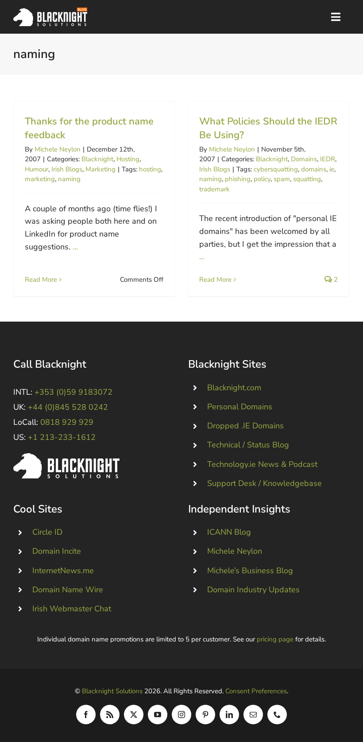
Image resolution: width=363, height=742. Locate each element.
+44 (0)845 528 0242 (68, 407)
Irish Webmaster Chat (71, 608)
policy (262, 179)
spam (282, 179)
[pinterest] (205, 714)
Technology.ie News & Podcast (262, 464)
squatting (307, 179)
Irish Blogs (66, 169)
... (75, 246)
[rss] (110, 714)
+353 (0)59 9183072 (73, 392)
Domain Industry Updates (253, 589)
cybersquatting (276, 169)
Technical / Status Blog (248, 444)
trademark (214, 189)
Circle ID (47, 532)
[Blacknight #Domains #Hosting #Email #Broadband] (66, 457)
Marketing (100, 169)
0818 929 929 (66, 422)
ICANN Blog (229, 532)
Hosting (127, 159)
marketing (40, 179)
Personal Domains (239, 406)
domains (313, 169)
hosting (150, 169)
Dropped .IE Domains (245, 425)
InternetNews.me (63, 570)
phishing (238, 179)
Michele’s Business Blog (250, 570)
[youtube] (157, 714)
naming (69, 179)
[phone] (277, 714)
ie (331, 169)
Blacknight (97, 159)
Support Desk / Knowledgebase (264, 483)
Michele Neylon (58, 149)
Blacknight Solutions (112, 691)
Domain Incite (56, 551)
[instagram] (181, 714)
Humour (36, 169)
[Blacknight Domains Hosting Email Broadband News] (50, 11)
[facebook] (86, 714)
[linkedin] (229, 714)
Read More (41, 279)
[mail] (253, 714)
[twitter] (133, 714)
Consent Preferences (256, 691)
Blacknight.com (234, 387)
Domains (304, 159)
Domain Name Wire (67, 589)
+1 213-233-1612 (62, 437)
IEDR (327, 159)
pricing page (275, 639)
